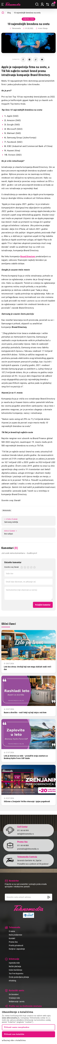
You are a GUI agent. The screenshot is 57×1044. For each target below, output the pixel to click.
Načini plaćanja (15, 966)
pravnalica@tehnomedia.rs (28, 849)
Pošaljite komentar (42, 605)
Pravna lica (13, 942)
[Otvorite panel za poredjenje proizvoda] (48, 4)
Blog (9, 13)
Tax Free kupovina (16, 973)
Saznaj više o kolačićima (15, 1040)
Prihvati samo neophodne (16, 1027)
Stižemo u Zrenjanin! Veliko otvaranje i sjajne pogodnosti (27, 801)
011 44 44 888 (23, 845)
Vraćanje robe (14, 998)
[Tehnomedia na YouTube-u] (42, 59)
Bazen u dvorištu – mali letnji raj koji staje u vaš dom (25, 712)
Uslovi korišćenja (15, 970)
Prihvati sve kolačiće (14, 1034)
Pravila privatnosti (16, 945)
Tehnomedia (12, 4)
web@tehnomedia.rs (25, 834)
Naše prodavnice (15, 935)
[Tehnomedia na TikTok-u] (35, 59)
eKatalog (12, 981)
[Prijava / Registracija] (42, 4)
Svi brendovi (14, 994)
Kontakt (12, 938)
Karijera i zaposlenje (17, 949)
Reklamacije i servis (16, 1001)
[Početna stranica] (2, 12)
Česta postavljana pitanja (19, 977)
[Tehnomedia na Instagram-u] (29, 59)
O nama (12, 931)
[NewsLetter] (49, 897)
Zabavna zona (28, 19)
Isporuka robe (14, 963)
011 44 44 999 (23, 830)
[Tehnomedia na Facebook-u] (23, 59)
